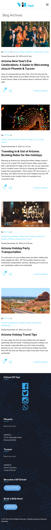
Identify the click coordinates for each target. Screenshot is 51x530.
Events (15, 52)
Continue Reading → (41, 91)
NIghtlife (28, 52)
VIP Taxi (7, 52)
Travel (46, 52)
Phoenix (23, 139)
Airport (3, 139)
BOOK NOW (10, 507)
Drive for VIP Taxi (12, 488)
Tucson (4, 142)
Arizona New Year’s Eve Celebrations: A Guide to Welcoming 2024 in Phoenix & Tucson (25, 64)
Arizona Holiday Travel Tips (19, 334)
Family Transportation (9, 236)
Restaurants (20, 239)
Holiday (21, 52)
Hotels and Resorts (33, 323)
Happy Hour (24, 236)
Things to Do (38, 52)
